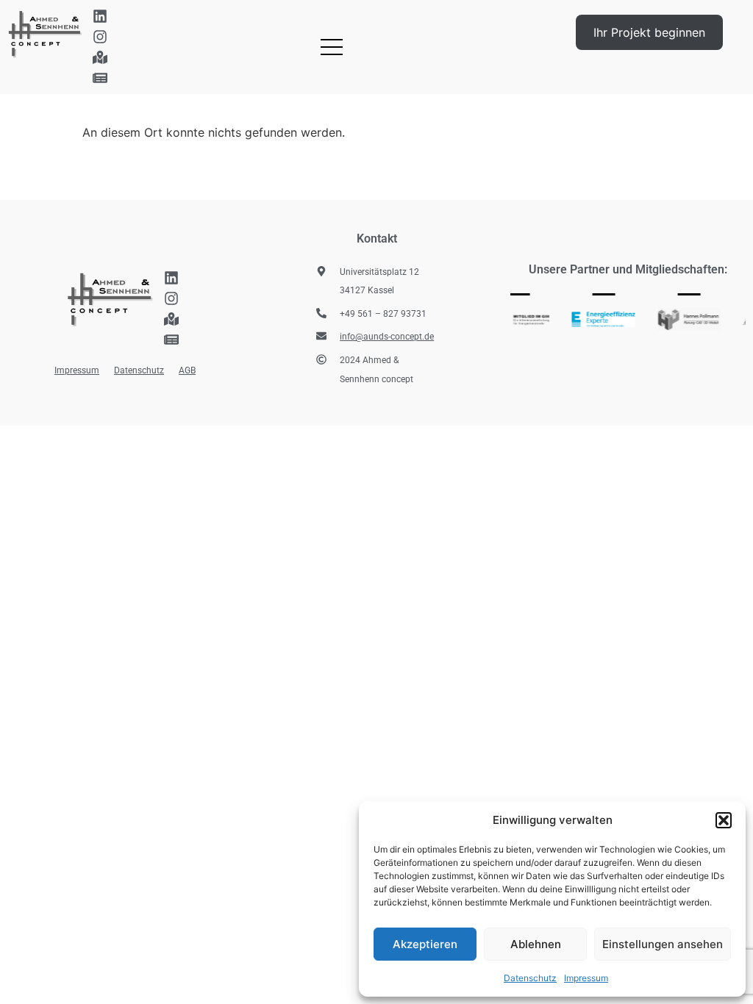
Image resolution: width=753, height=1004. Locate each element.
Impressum (586, 977)
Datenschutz (530, 977)
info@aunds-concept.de (387, 336)
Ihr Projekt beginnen (649, 32)
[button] (723, 820)
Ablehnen (535, 944)
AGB (187, 370)
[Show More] (596, 319)
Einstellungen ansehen (662, 944)
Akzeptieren (425, 944)
